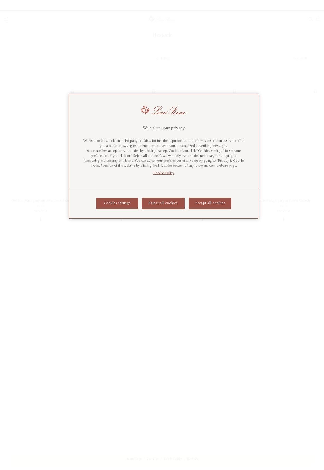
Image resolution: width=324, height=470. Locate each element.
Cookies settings (117, 203)
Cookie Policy (163, 173)
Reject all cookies (163, 203)
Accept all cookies (210, 203)
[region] (164, 156)
